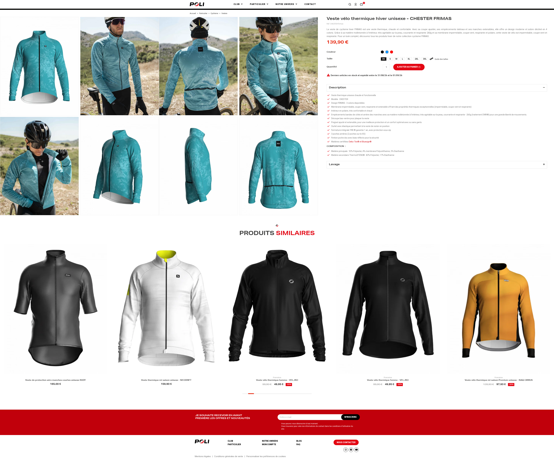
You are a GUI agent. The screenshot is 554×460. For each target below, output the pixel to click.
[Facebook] (351, 449)
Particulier (234, 444)
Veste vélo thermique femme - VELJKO (277, 380)
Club (230, 441)
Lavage (334, 164)
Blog (299, 441)
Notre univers (270, 441)
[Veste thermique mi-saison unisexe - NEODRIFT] (55, 309)
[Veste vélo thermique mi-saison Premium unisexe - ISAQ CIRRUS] (388, 309)
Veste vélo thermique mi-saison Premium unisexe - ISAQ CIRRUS (388, 380)
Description (337, 87)
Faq (298, 444)
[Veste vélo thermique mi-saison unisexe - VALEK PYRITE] (498, 309)
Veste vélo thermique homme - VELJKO (166, 380)
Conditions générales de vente (228, 456)
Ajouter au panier (407, 67)
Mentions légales (203, 456)
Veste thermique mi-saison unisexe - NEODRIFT (55, 380)
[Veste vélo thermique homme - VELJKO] (166, 309)
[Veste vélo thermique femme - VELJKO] (277, 309)
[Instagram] (345, 449)
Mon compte (269, 444)
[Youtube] (356, 449)
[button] (350, 4)
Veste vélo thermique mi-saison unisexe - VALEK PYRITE (498, 380)
